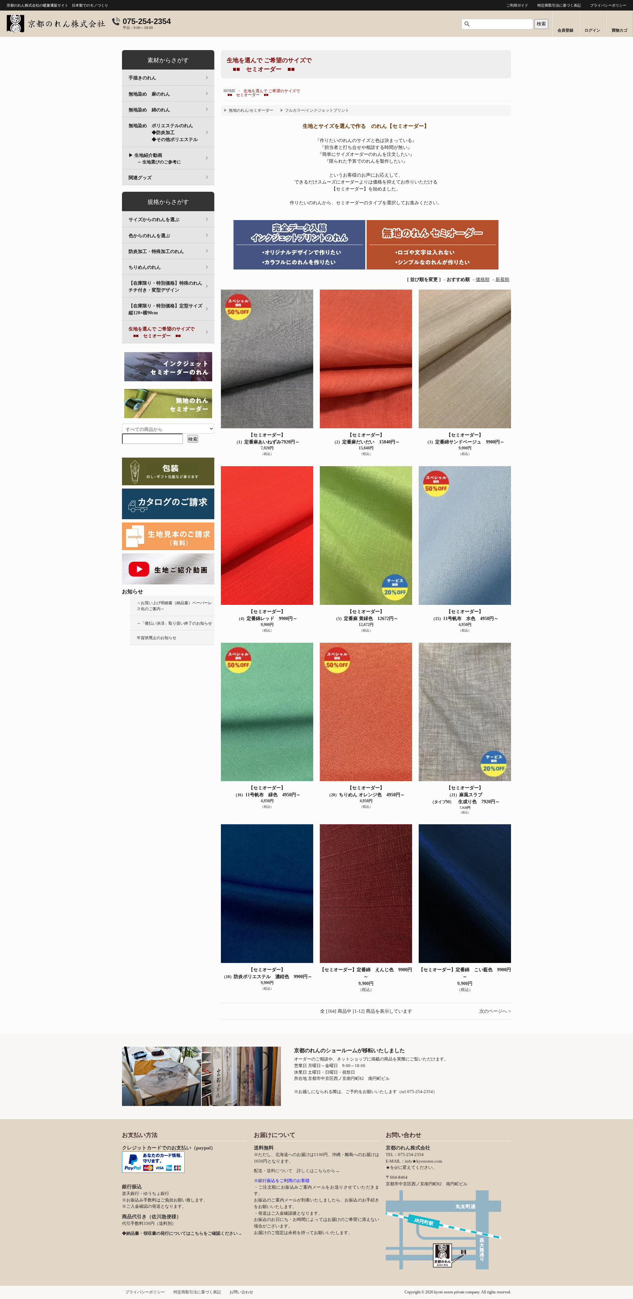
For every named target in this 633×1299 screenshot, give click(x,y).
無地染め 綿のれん (149, 109)
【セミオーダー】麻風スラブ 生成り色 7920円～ (465, 794)
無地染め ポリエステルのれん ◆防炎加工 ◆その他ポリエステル (171, 132)
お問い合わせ (241, 1292)
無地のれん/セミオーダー (251, 110)
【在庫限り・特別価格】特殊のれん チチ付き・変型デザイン (170, 287)
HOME (229, 91)
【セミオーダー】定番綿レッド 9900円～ (267, 615)
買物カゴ (619, 30)
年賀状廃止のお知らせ (156, 637)
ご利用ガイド (517, 5)
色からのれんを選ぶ (149, 235)
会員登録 (565, 30)
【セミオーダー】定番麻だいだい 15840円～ (366, 438)
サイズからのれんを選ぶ (154, 219)
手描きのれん (142, 77)
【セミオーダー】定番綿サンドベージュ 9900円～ (464, 438)
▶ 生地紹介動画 (155, 158)
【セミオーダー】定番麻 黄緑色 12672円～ (366, 615)
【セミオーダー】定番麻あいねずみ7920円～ (267, 438)
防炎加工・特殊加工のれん (156, 251)
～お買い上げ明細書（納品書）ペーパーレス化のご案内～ (174, 606)
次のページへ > (495, 1011)
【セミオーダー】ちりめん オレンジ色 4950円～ (366, 791)
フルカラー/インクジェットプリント (317, 110)
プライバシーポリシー (608, 5)
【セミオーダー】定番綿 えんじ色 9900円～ (366, 973)
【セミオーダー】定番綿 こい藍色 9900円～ (465, 973)
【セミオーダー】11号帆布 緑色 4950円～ (267, 791)
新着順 (502, 279)
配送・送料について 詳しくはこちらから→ (297, 1170)
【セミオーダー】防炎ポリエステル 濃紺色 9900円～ (267, 973)
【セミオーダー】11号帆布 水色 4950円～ (464, 615)
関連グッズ (140, 177)
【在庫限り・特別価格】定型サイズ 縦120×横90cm (170, 309)
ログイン (592, 30)
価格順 (483, 279)
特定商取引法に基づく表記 (559, 5)
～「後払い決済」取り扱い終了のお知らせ (174, 623)
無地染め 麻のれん (149, 94)
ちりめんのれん (145, 267)
